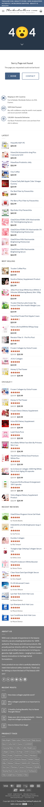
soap (15, 771)
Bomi (4, 744)
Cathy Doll (11, 744)
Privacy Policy (29, 794)
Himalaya (33, 755)
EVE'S (27, 752)
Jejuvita (5, 759)
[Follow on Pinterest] (17, 679)
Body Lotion (16, 740)
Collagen (5, 752)
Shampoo (29, 767)
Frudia (10, 755)
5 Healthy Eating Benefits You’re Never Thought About (23, 710)
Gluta (26, 755)
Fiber (38, 752)
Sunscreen (23, 771)
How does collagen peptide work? (21, 695)
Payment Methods (12, 796)
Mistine (10, 763)
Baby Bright (6, 740)
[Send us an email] (12, 679)
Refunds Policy (17, 797)
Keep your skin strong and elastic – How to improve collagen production (25, 718)
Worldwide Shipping (30, 796)
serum (22, 767)
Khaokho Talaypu (20, 759)
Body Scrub (26, 740)
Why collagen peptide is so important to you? (24, 702)
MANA (30, 759)
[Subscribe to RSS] (21, 679)
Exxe (33, 752)
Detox (12, 752)
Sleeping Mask (7, 771)
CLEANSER (28, 744)
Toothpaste (32, 771)
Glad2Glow (18, 755)
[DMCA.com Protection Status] (28, 804)
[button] (3, 11)
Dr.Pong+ (20, 752)
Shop (10, 794)
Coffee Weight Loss (28, 748)
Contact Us (29, 797)
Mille (4, 763)
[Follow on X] (8, 679)
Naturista (35, 763)
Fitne (4, 755)
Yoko (26, 775)
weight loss (11, 775)
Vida (4, 775)
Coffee (18, 748)
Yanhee (19, 775)
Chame (19, 744)
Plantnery (14, 767)
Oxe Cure (5, 767)
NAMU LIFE (26, 763)
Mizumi (17, 763)
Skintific (37, 767)
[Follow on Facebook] (4, 679)
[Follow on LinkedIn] (25, 679)
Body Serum (36, 740)
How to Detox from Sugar (18, 725)
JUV (11, 759)
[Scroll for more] (22, 44)
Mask (37, 759)
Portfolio (17, 794)
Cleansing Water (8, 748)
